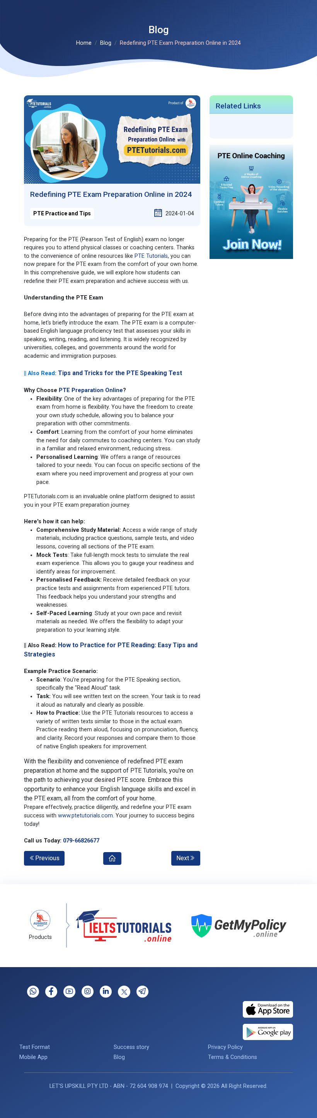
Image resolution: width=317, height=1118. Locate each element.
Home (84, 43)
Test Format (34, 1047)
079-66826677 (81, 840)
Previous (47, 858)
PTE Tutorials (151, 256)
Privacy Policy (225, 1047)
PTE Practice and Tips (62, 213)
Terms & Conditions (232, 1057)
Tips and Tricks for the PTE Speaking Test (120, 373)
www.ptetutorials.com (85, 815)
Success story (131, 1047)
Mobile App (33, 1057)
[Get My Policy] (233, 926)
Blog (105, 43)
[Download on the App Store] (268, 1009)
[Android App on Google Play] (268, 1031)
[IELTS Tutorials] (117, 925)
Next (182, 858)
